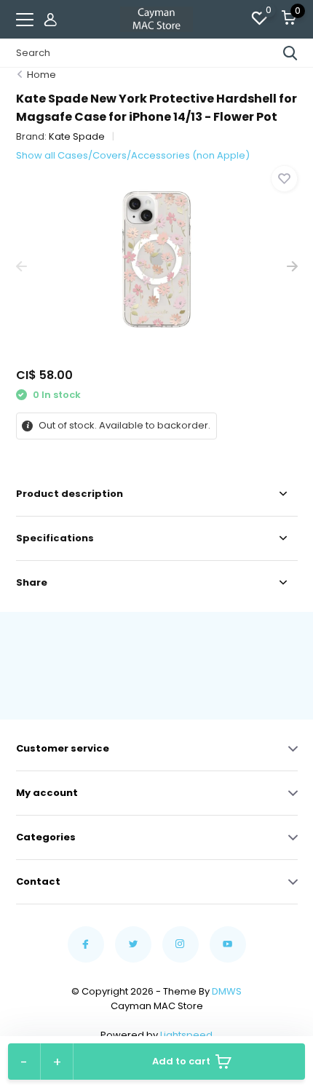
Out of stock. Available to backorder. (123, 425)
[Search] (290, 53)
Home (41, 74)
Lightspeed (186, 1035)
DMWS (227, 991)
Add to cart (181, 1061)
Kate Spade (77, 136)
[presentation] (21, 266)
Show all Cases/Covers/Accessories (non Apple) (133, 155)
